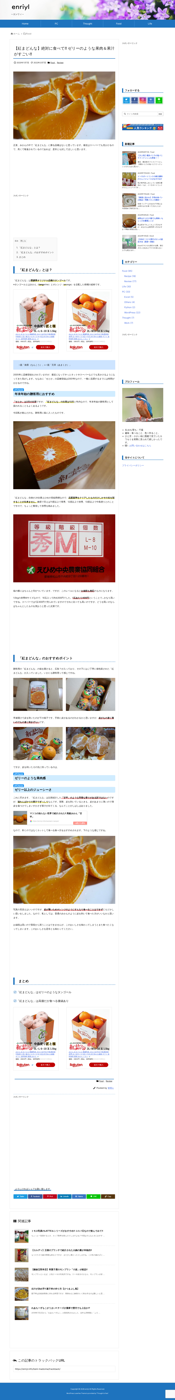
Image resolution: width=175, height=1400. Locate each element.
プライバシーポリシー (133, 465)
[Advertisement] (64, 173)
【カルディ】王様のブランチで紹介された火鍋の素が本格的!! (61, 1250)
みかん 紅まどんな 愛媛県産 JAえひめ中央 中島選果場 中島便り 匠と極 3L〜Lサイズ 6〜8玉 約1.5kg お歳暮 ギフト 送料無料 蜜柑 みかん (35, 336)
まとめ (21, 257)
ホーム (16, 33)
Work (128, 323)
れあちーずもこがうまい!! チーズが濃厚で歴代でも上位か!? (60, 1308)
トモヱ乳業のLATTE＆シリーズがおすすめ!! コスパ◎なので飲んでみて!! (67, 1230)
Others (129, 302)
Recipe (130, 276)
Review (60, 62)
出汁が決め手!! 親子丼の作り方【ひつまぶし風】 (55, 1288)
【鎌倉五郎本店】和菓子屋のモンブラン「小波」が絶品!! (59, 1269)
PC (126, 291)
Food (28, 33)
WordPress (132, 312)
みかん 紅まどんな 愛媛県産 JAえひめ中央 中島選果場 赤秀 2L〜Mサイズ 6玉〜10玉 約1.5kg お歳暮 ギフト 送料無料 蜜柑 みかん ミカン (89, 336)
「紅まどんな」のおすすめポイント (35, 252)
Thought (128, 317)
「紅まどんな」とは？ (28, 247)
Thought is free (102, 1393)
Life (126, 286)
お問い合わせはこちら (140, 445)
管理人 (111, 1088)
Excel (129, 297)
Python (129, 307)
